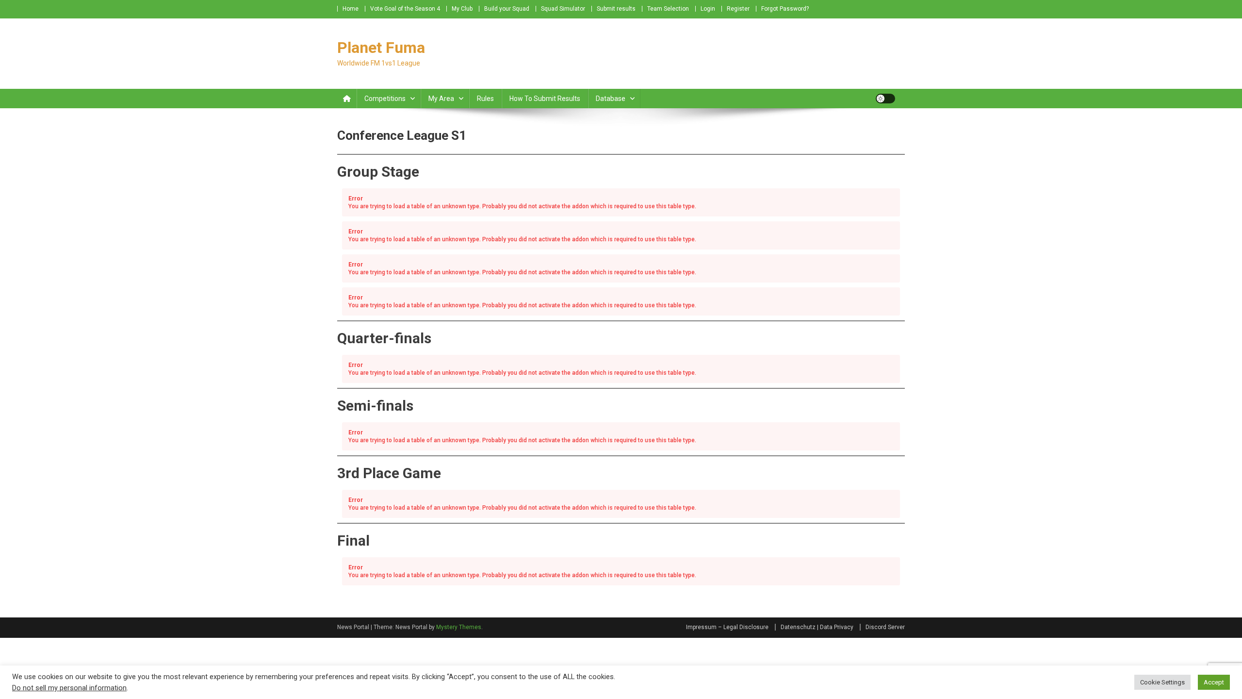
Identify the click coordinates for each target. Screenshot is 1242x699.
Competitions (385, 98)
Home (351, 8)
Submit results (616, 8)
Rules (485, 98)
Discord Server (885, 627)
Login (708, 8)
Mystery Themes (458, 627)
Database (610, 98)
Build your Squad (506, 8)
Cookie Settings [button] (1162, 682)
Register (738, 8)
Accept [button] (1214, 682)
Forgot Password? (785, 8)
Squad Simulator (563, 8)
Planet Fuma (381, 47)
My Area (441, 98)
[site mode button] (885, 98)
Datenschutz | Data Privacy (817, 627)
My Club (462, 8)
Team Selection (668, 8)
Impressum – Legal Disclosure (727, 627)
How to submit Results (544, 98)
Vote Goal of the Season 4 (405, 8)
